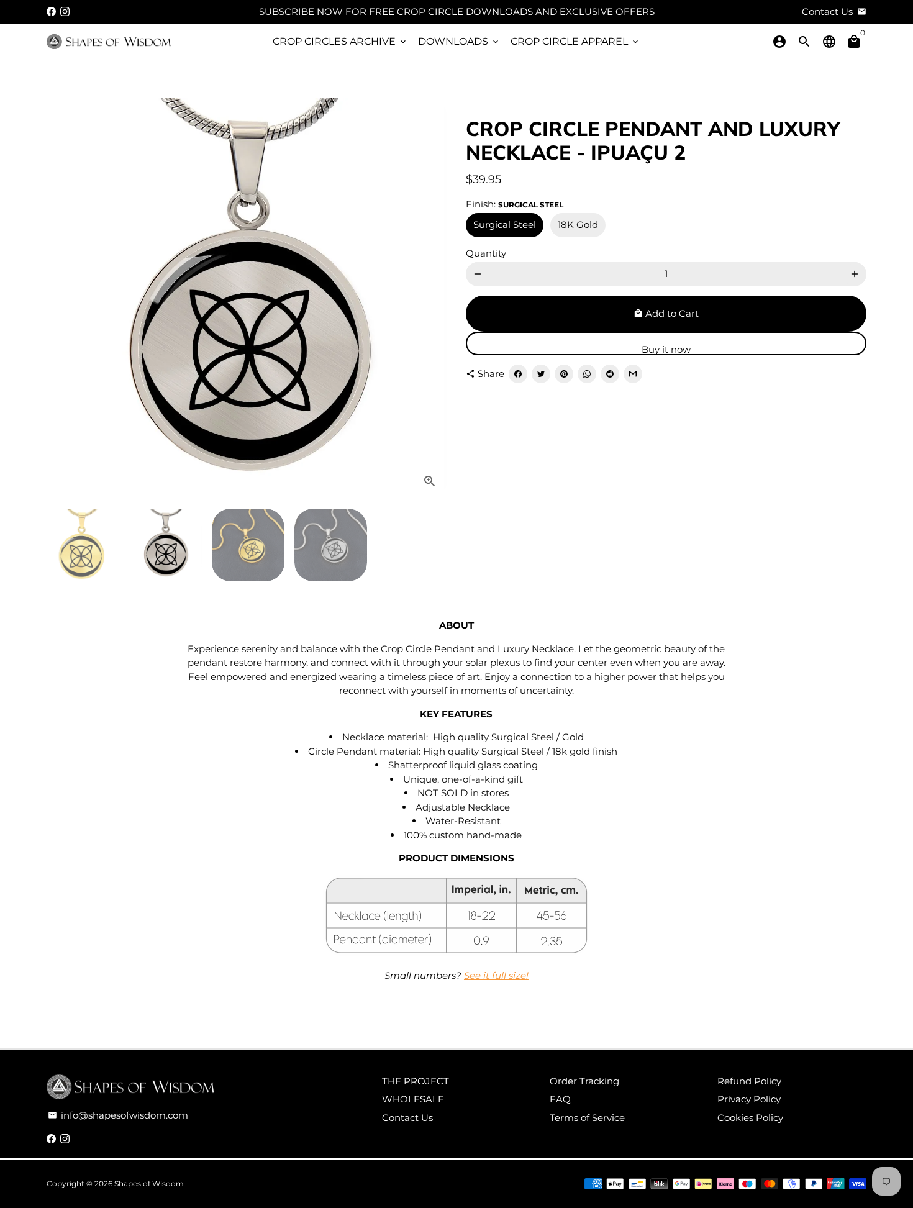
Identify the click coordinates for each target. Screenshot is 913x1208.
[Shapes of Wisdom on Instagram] (65, 11)
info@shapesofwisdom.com (118, 1115)
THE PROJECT (415, 1081)
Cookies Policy (750, 1118)
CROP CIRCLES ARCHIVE (340, 41)
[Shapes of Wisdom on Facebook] (51, 11)
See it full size (495, 975)
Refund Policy (749, 1081)
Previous (63, 299)
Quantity (486, 253)
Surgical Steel (504, 224)
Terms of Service (587, 1118)
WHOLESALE (413, 1099)
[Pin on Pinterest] (564, 374)
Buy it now (666, 349)
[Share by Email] (633, 374)
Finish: (514, 204)
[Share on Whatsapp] (587, 374)
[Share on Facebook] (518, 374)
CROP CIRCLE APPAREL (575, 41)
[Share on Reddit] (610, 374)
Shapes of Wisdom (149, 1183)
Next (430, 299)
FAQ (560, 1099)
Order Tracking (584, 1081)
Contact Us (407, 1118)
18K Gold (578, 224)
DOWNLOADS (459, 41)
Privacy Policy (749, 1099)
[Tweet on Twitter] (541, 374)
